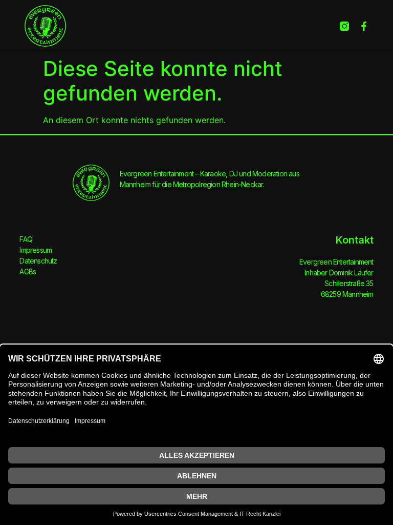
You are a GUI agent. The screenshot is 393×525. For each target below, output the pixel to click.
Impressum (35, 250)
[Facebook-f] (363, 26)
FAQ (25, 239)
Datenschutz (38, 260)
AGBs (27, 271)
